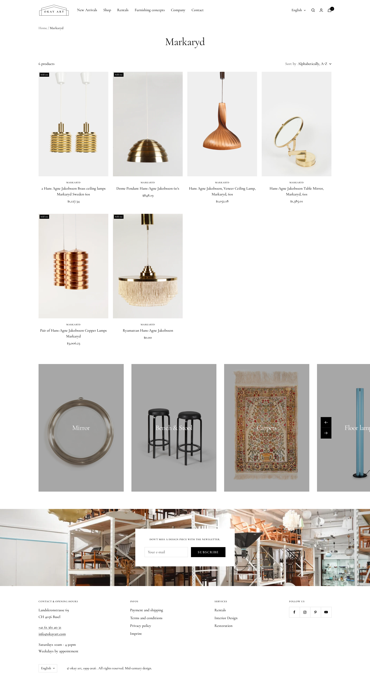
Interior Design (225, 618)
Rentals (123, 10)
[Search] (313, 10)
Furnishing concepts (150, 10)
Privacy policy (140, 625)
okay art (76, 668)
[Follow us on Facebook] (294, 612)
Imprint (136, 633)
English (297, 10)
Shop (107, 10)
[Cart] (329, 10)
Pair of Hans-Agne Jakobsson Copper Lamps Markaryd (73, 333)
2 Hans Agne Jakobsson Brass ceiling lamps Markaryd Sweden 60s (73, 191)
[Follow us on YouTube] (326, 612)
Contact (198, 10)
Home (43, 28)
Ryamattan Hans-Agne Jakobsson (148, 330)
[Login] (321, 10)
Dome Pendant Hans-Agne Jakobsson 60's (147, 188)
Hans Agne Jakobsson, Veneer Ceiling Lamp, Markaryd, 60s (222, 191)
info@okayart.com (52, 634)
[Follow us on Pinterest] (315, 612)
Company (178, 10)
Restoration (223, 625)
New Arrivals (87, 10)
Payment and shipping (146, 610)
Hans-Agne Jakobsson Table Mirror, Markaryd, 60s (297, 191)
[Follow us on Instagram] (305, 612)
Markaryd (73, 182)
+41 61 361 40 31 (50, 627)
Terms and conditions (146, 618)
